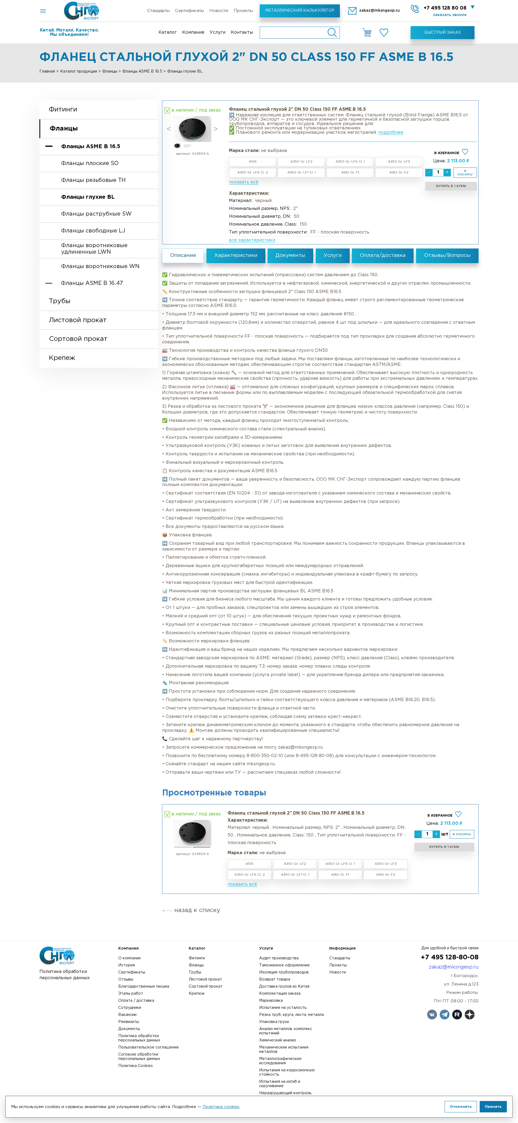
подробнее (390, 132)
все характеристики (252, 240)
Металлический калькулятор (299, 10)
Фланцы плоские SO (90, 163)
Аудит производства (279, 958)
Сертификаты (189, 11)
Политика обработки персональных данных (139, 1038)
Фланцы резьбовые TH (93, 180)
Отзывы (125, 979)
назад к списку (197, 910)
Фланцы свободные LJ (93, 230)
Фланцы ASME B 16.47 (92, 283)
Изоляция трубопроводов (284, 972)
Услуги (217, 32)
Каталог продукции (78, 71)
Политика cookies (221, 1107)
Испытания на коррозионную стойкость (287, 1072)
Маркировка (271, 1000)
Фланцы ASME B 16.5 (142, 71)
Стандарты (158, 11)
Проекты (243, 11)
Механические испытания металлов (283, 1049)
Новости (218, 11)
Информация (342, 948)
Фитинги (63, 110)
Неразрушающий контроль (285, 1093)
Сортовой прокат (78, 339)
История (126, 965)
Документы (129, 1029)
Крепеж (62, 358)
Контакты (242, 32)
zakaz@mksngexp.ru (454, 967)
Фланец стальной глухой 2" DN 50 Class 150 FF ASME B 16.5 (296, 813)
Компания (193, 32)
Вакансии (127, 1014)
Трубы (59, 301)
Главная (47, 71)
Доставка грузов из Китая (284, 986)
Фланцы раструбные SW (96, 213)
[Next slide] (216, 129)
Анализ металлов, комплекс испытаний (285, 1031)
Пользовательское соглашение (148, 1047)
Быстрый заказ (442, 32)
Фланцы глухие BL (88, 197)
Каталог (168, 32)
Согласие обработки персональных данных (139, 1056)
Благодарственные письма (143, 986)
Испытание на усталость (282, 1007)
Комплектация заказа (279, 993)
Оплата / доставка (136, 1000)
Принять (493, 1106)
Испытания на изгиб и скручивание (279, 1084)
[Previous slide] (169, 129)
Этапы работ (130, 993)
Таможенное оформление (284, 965)
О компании (129, 958)
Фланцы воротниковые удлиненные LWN (94, 248)
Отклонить (461, 1106)
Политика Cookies (135, 1066)
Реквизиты (128, 1022)
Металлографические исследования (280, 1061)
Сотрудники (129, 1007)
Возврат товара (274, 979)
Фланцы (109, 71)
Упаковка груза (274, 1022)
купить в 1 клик (451, 186)
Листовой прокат (78, 320)
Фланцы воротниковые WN (100, 266)
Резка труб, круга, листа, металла (291, 1014)
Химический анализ (277, 1040)
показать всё (243, 182)
